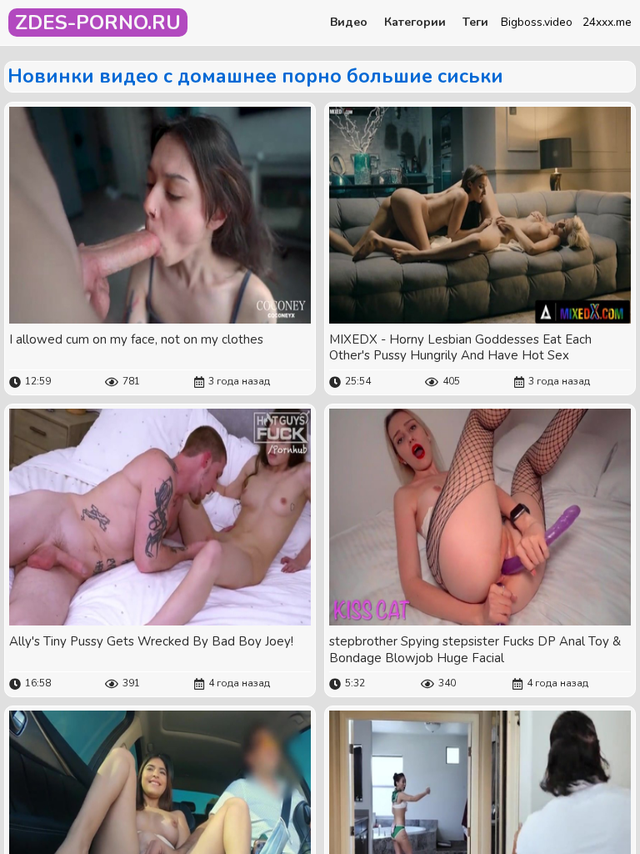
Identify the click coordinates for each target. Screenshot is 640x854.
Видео (349, 22)
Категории (415, 22)
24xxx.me (607, 22)
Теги (475, 22)
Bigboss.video (536, 22)
